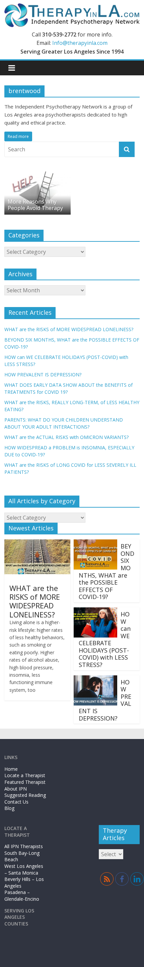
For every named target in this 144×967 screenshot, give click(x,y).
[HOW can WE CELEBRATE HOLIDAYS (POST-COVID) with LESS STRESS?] (95, 611)
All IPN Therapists (23, 846)
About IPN (15, 789)
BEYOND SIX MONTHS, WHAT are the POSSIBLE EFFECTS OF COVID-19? (106, 571)
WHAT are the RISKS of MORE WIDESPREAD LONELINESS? (68, 329)
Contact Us (16, 802)
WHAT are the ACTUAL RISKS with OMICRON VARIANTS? (66, 437)
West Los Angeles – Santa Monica (23, 869)
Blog (9, 808)
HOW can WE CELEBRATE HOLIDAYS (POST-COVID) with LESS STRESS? (105, 639)
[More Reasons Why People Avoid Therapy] (37, 172)
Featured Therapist (25, 782)
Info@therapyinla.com (79, 43)
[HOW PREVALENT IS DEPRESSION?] (95, 679)
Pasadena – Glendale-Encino (21, 895)
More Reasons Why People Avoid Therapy (35, 205)
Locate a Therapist (24, 775)
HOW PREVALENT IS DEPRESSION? (42, 374)
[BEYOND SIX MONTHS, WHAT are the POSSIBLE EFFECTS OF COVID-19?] (95, 543)
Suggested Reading (25, 795)
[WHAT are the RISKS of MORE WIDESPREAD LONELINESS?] (37, 543)
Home (11, 769)
